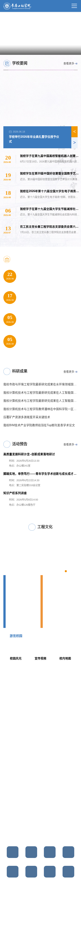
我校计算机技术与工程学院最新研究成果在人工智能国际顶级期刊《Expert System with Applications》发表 (40, 392)
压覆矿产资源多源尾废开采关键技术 (26, 417)
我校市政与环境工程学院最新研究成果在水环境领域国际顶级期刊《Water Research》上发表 (40, 384)
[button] (51, 50)
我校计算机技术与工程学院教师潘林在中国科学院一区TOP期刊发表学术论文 (40, 408)
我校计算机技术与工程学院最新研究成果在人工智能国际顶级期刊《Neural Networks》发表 (40, 400)
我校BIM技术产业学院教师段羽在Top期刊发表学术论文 (39, 425)
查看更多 (68, 63)
